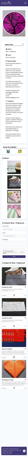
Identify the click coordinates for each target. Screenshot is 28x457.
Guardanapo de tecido (7, 380)
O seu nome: (5, 226)
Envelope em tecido (7, 287)
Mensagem (5, 239)
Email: (4, 233)
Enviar (14, 256)
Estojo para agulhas (7, 349)
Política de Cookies (7, 453)
